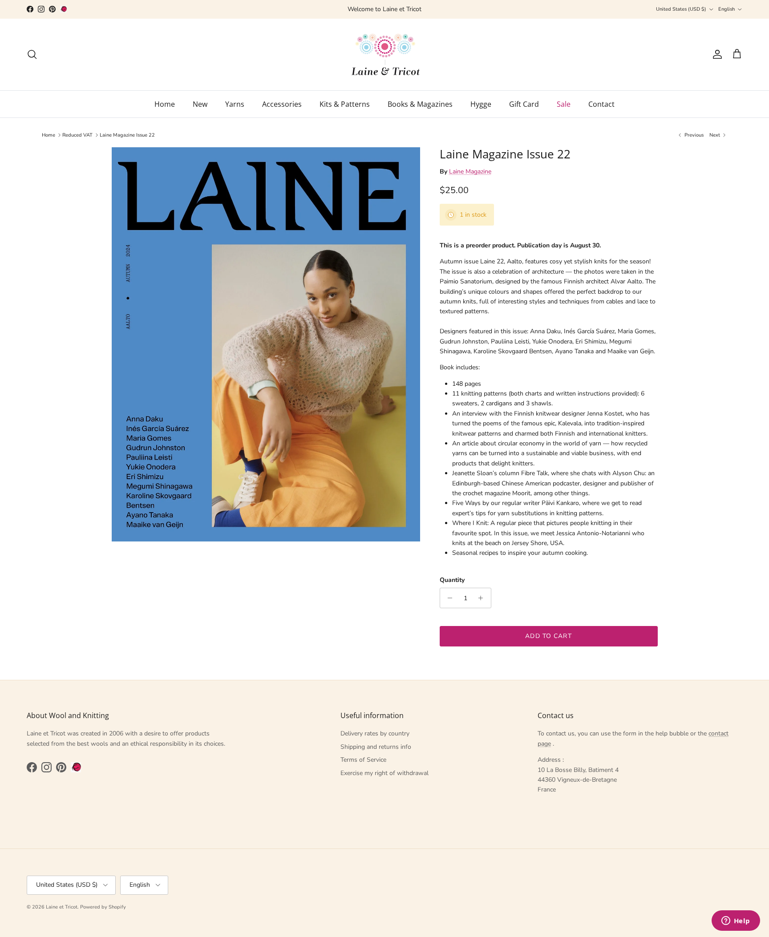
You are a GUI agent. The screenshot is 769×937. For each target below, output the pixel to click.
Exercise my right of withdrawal (384, 773)
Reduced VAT (77, 135)
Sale (564, 104)
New (200, 104)
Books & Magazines (420, 104)
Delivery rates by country (374, 733)
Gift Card (524, 104)
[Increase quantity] (483, 598)
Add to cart (548, 636)
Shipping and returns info (375, 747)
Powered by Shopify (103, 907)
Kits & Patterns (345, 104)
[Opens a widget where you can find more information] (735, 921)
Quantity (452, 580)
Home (164, 104)
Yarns (234, 104)
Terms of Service (363, 759)
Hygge (480, 104)
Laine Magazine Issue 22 (127, 135)
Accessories (282, 104)
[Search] (32, 54)
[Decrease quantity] (448, 598)
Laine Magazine (470, 171)
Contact (601, 104)
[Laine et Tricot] (385, 54)
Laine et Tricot (61, 907)
